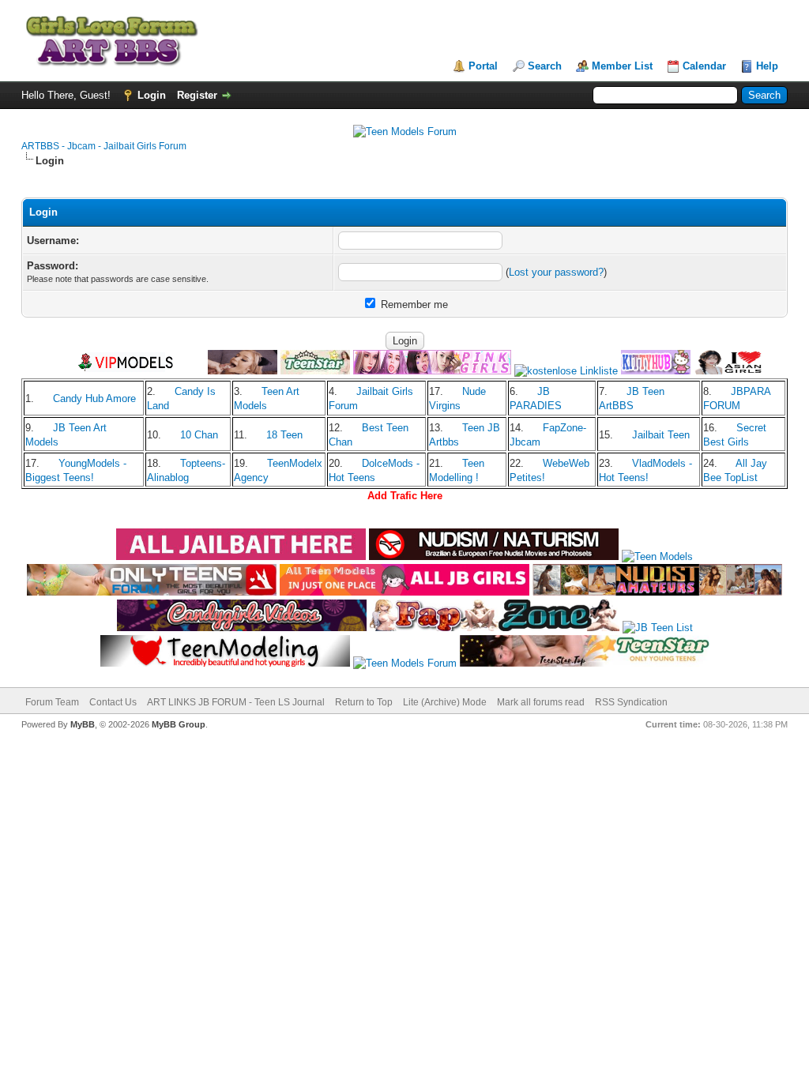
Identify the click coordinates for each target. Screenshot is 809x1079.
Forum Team (52, 702)
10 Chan (199, 435)
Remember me (413, 304)
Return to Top (364, 702)
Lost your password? (556, 272)
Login (151, 95)
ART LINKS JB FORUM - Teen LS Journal (236, 702)
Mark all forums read (541, 702)
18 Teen (284, 435)
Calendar (704, 66)
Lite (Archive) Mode (445, 702)
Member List (622, 66)
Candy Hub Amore (94, 398)
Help (767, 66)
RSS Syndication (631, 702)
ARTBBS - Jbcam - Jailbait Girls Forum (103, 146)
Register (197, 95)
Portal (483, 66)
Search (545, 66)
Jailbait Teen (661, 435)
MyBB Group (178, 724)
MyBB (82, 724)
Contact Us (113, 702)
